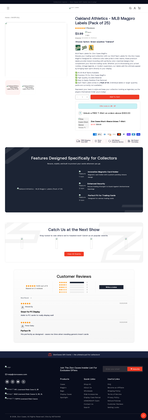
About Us (88, 388)
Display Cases (66, 394)
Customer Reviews (115, 404)
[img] (25, 303)
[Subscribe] (135, 369)
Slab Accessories (91, 394)
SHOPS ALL (15, 17)
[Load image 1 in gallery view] (13, 87)
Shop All (87, 384)
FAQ (109, 384)
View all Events (74, 254)
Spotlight (64, 398)
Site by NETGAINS (53, 417)
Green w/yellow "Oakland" (78, 48)
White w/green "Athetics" (84, 48)
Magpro (63, 388)
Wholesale (88, 391)
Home (7, 17)
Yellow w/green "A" (91, 48)
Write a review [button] (111, 287)
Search (87, 407)
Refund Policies (114, 401)
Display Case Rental (92, 398)
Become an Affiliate (116, 388)
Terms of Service (115, 394)
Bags (62, 391)
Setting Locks (113, 407)
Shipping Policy (114, 391)
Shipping (78, 38)
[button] (8, 8)
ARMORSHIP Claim (91, 401)
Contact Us (88, 404)
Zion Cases (21, 417)
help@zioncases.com (17, 374)
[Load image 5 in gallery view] (28, 87)
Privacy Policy (113, 398)
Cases (62, 384)
